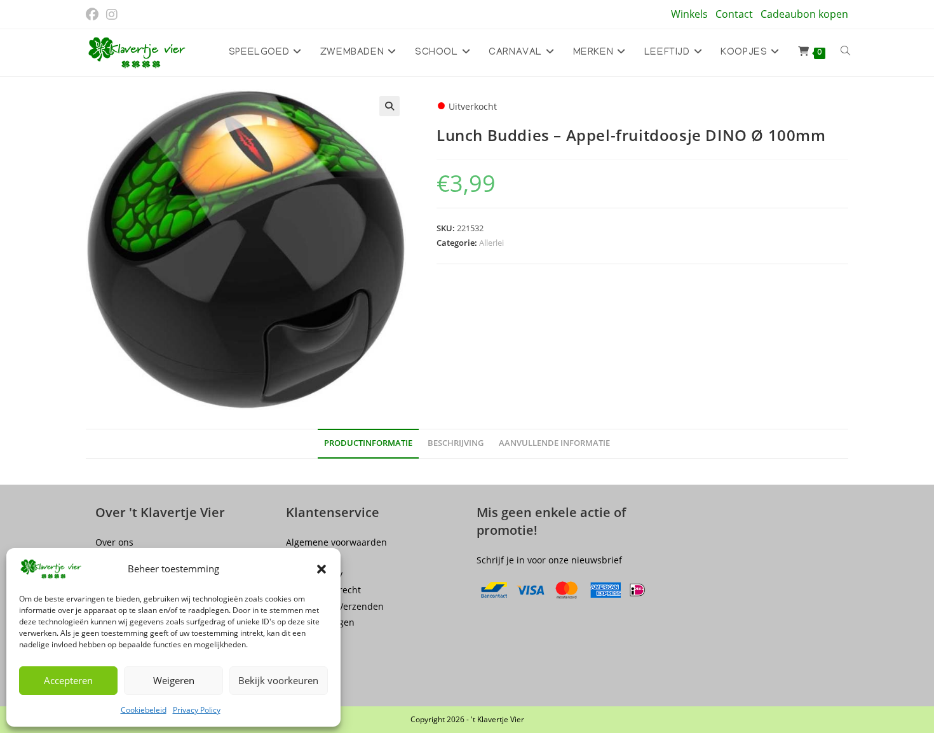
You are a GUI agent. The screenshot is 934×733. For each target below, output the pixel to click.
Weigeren (173, 680)
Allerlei (491, 242)
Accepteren (68, 680)
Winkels (689, 14)
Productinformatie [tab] (368, 443)
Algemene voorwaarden (336, 542)
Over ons (114, 542)
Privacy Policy (196, 709)
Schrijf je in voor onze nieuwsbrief (549, 560)
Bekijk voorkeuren (278, 680)
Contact (734, 14)
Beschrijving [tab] (456, 443)
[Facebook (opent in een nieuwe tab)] (94, 14)
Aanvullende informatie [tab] (554, 443)
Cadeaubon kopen (804, 14)
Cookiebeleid (143, 709)
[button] (321, 569)
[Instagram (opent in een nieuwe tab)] (111, 14)
